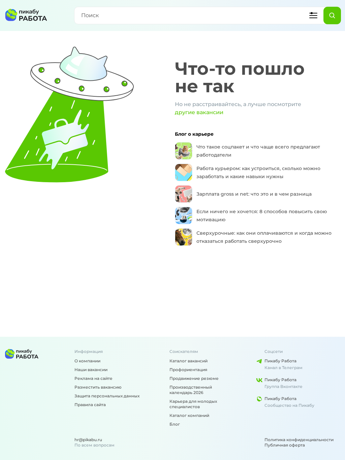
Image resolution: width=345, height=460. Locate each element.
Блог (174, 424)
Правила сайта (90, 404)
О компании (87, 360)
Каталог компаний (189, 415)
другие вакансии (199, 112)
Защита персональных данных (106, 395)
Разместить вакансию (98, 387)
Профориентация (188, 369)
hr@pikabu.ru (88, 439)
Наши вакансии (90, 369)
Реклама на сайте (93, 378)
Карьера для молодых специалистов (193, 404)
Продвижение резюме (194, 378)
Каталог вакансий (188, 360)
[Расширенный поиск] (313, 15)
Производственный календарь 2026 (190, 390)
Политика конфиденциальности (299, 439)
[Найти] (332, 15)
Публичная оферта (284, 445)
